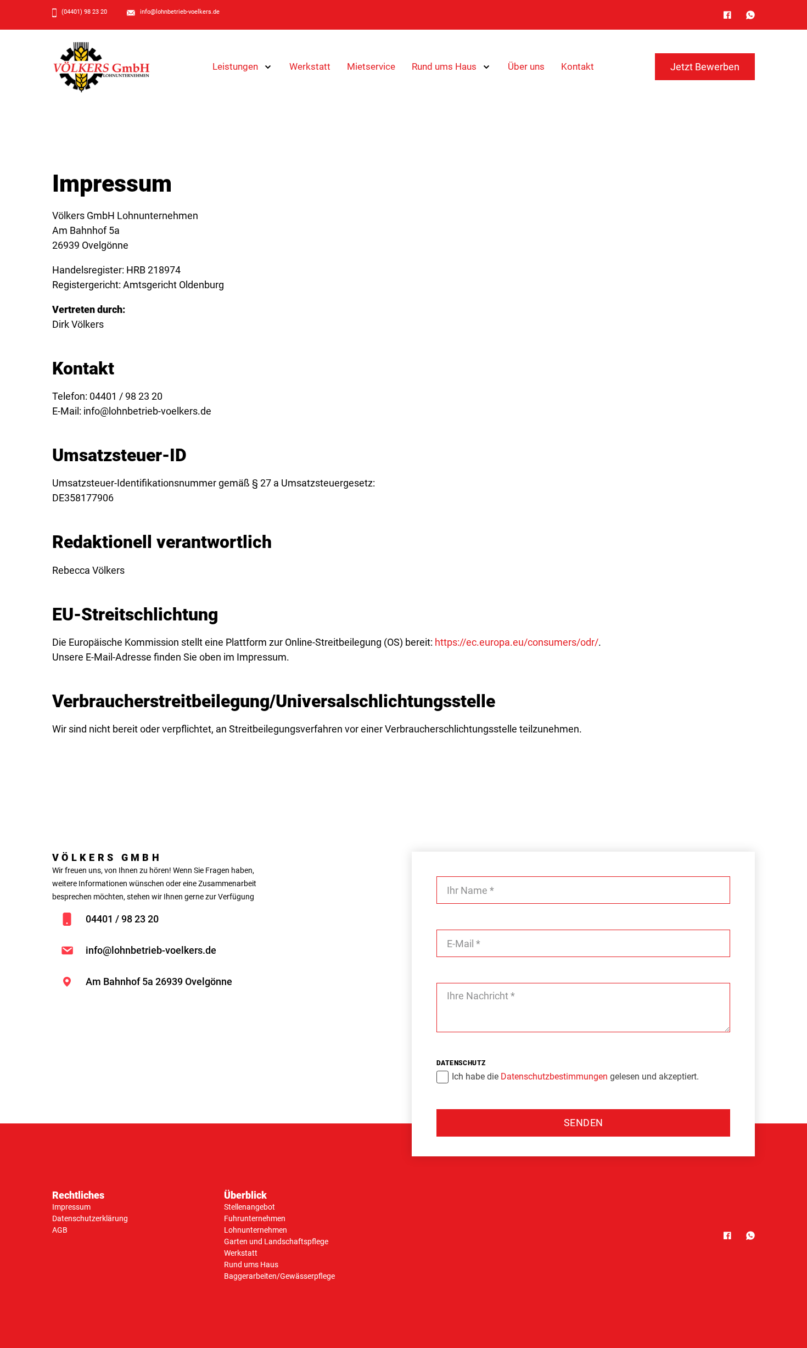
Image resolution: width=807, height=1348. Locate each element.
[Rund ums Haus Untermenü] (486, 67)
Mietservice (371, 66)
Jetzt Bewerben (704, 66)
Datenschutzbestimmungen (555, 1076)
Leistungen (235, 66)
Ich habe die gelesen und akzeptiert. (575, 1076)
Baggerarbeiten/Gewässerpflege (279, 1276)
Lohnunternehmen (255, 1230)
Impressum (71, 1206)
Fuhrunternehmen (254, 1218)
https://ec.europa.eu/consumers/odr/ (516, 642)
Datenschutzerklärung (90, 1218)
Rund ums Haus (444, 66)
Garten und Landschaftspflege (276, 1241)
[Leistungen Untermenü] (268, 67)
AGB (60, 1230)
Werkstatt (309, 66)
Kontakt (577, 66)
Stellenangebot (249, 1206)
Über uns (526, 66)
